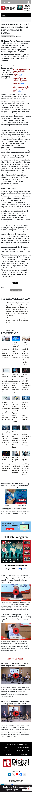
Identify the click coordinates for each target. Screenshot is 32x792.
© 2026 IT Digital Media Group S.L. (16, 744)
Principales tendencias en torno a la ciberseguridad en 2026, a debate (15, 702)
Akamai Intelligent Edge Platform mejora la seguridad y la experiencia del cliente (17, 314)
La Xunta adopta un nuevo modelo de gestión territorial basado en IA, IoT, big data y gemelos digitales (25, 353)
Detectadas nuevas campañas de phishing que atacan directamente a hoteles (6, 464)
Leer (20, 75)
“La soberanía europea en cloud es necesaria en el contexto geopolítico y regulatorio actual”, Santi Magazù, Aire (16, 617)
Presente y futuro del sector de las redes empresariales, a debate (14, 664)
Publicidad (24, 754)
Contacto (8, 754)
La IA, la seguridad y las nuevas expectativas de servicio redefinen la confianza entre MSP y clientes (26, 466)
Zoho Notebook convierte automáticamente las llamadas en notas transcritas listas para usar (7, 383)
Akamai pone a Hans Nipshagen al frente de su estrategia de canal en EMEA (17, 320)
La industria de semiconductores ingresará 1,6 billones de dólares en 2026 (7, 438)
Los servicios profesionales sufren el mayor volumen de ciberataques (26, 438)
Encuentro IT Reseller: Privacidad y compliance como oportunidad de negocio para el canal (15, 485)
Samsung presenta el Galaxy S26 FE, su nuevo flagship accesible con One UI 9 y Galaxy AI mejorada (6, 411)
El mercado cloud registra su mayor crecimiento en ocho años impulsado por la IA (25, 411)
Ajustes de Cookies (7, 751)
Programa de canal (16, 290)
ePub (24, 569)
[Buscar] (4, 2)
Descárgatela (27, 10)
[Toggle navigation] (3, 15)
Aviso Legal (6, 747)
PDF (19, 569)
